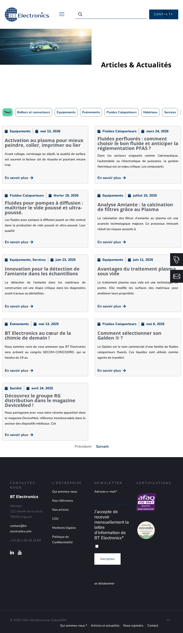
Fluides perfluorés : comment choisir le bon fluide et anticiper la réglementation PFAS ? (137, 143)
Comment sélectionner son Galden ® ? (129, 335)
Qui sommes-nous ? (73, 625)
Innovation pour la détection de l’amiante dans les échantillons (42, 271)
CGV (55, 519)
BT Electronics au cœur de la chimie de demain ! (38, 335)
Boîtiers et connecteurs (33, 112)
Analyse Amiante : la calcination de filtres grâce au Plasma (135, 207)
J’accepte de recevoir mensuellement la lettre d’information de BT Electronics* (111, 524)
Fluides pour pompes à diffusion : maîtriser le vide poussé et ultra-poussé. (44, 208)
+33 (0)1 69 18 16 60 (166, 14)
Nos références (62, 501)
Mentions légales (64, 528)
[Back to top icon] (168, 620)
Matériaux (150, 112)
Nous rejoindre (133, 625)
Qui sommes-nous (64, 492)
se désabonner (104, 583)
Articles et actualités (105, 625)
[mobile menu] (62, 14)
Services (170, 112)
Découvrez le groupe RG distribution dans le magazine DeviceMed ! (40, 400)
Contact (152, 625)
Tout (7, 112)
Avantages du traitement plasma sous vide (136, 271)
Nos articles (60, 510)
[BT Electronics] (27, 14)
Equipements (66, 112)
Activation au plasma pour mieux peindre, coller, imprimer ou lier (44, 142)
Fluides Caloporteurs (122, 112)
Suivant (102, 446)
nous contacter (176, 276)
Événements (91, 112)
